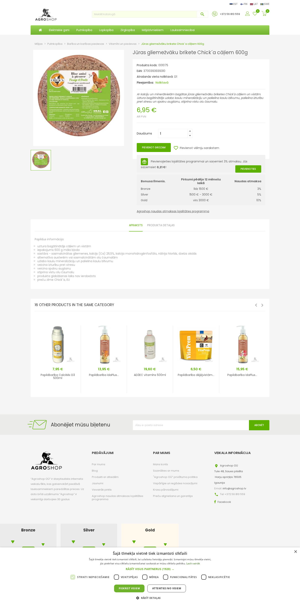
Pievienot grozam (154, 147)
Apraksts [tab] (136, 225)
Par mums (98, 464)
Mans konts (160, 464)
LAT (255, 4)
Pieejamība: (145, 82)
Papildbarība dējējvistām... (196, 375)
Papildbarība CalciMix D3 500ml (58, 376)
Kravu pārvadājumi (165, 490)
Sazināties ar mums (166, 471)
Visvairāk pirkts (102, 490)
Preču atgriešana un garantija (173, 496)
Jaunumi (97, 483)
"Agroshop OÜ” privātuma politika (175, 477)
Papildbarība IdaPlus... (104, 375)
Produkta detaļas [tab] (161, 225)
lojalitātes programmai (188, 162)
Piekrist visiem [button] (129, 588)
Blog (95, 471)
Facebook (224, 502)
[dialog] (150, 576)
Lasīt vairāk (193, 563)
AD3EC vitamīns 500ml (150, 375)
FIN (245, 4)
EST (235, 4)
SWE (266, 4)
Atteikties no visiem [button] (166, 588)
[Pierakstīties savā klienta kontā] (248, 14)
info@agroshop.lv (234, 488)
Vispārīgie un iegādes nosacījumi (175, 483)
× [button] (295, 551)
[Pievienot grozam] (70, 389)
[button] (150, 569)
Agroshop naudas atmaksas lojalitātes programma (173, 211)
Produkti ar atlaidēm (105, 477)
